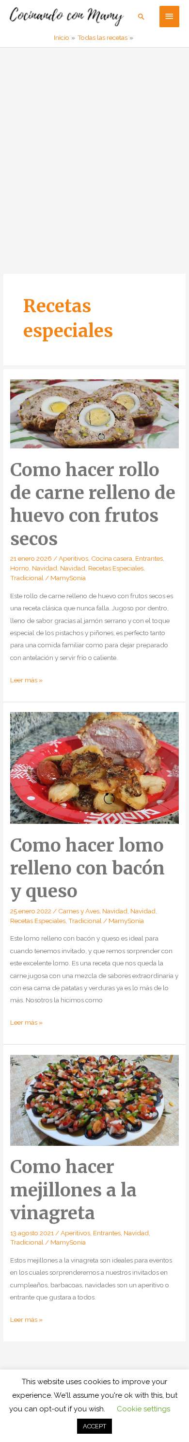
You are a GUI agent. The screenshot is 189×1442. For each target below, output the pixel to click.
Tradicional (27, 578)
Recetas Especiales (115, 568)
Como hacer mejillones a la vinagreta (73, 1190)
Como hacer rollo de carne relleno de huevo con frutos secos (92, 504)
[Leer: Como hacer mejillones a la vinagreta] (94, 1100)
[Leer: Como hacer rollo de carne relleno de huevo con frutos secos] (94, 413)
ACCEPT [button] (94, 1426)
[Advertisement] (94, 147)
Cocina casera (111, 558)
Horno (19, 568)
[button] (141, 16)
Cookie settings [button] (143, 1409)
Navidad (44, 568)
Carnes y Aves (78, 911)
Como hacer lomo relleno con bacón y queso (87, 868)
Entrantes (149, 558)
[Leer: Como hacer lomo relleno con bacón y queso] (94, 767)
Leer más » (26, 681)
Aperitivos (73, 558)
